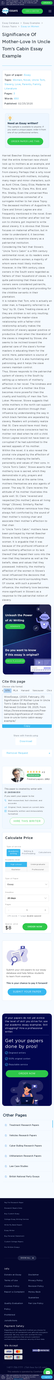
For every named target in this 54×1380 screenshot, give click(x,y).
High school (16, 864)
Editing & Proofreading (28, 852)
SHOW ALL (25, 1258)
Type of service (14, 846)
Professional (38, 869)
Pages (8, 904)
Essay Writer (9, 1230)
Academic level (12, 860)
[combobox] (27, 884)
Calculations (45, 852)
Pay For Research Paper (13, 1202)
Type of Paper (12, 878)
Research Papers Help (13, 1208)
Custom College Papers (13, 1241)
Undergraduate (38, 864)
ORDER (46, 3)
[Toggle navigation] (50, 11)
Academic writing (13, 852)
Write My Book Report (13, 1225)
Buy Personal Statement (14, 1236)
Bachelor (16, 869)
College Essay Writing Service (16, 1219)
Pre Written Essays (12, 1247)
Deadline (9, 892)
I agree (47, 1377)
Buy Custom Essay (11, 1213)
